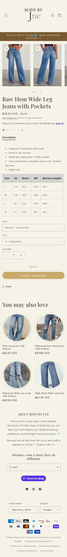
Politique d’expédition (27, 551)
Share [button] (8, 286)
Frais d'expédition (9, 118)
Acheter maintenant (33, 275)
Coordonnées (47, 551)
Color (5, 221)
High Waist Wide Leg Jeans (49, 393)
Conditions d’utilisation (49, 546)
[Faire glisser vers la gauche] (26, 92)
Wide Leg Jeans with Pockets (13, 347)
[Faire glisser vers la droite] (40, 92)
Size (4, 235)
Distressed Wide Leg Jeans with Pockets (16, 394)
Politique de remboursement (38, 541)
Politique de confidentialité (23, 546)
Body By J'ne (19, 537)
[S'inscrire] (57, 467)
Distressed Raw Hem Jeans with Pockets (49, 347)
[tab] (9, 138)
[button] (6, 15)
